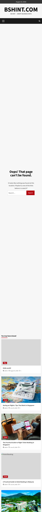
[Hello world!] (21, 352)
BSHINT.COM (21, 9)
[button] (39, 21)
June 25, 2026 (13, 408)
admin (6, 371)
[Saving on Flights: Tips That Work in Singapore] (21, 389)
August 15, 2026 (14, 371)
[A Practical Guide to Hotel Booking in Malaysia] (21, 466)
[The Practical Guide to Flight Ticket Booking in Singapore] (21, 427)
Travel (5, 400)
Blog (5, 363)
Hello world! (7, 368)
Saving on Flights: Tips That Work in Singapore (18, 405)
